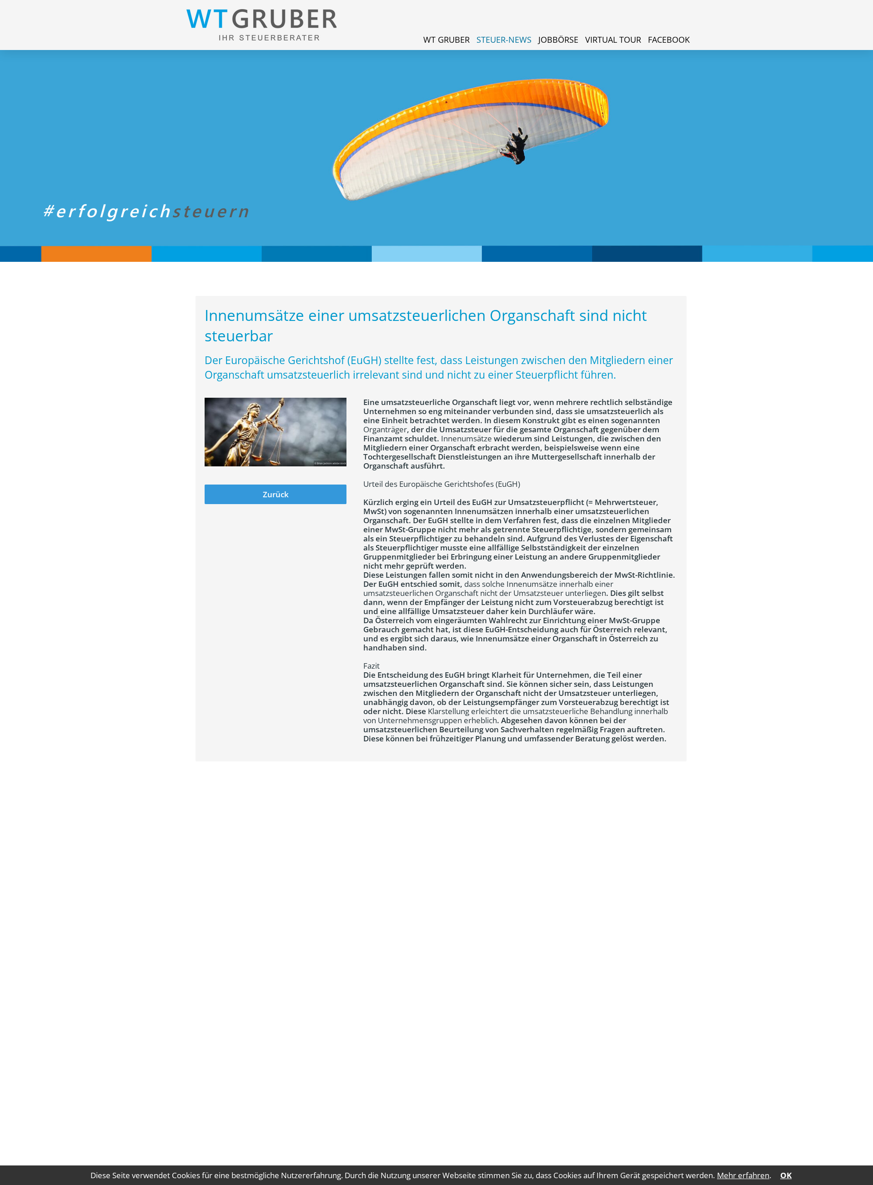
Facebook (669, 39)
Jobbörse (558, 39)
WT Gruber (446, 39)
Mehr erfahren (743, 1175)
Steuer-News (504, 39)
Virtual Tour (613, 39)
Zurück (276, 494)
